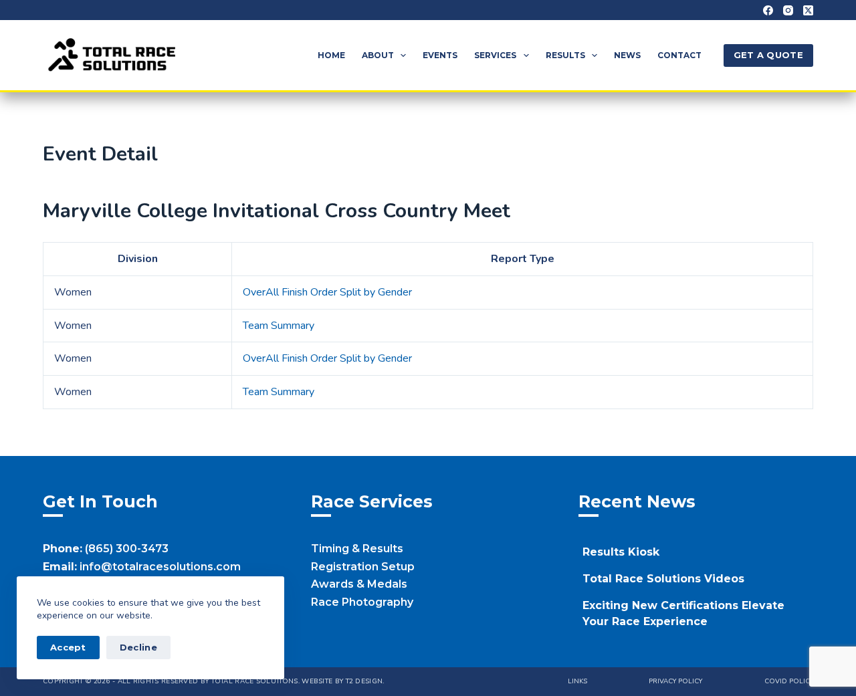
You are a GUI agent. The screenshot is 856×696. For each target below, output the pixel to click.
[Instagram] (788, 10)
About (378, 55)
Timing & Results (357, 548)
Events (440, 55)
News (627, 55)
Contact (679, 55)
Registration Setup (363, 566)
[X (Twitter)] (808, 10)
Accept (68, 647)
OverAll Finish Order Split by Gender (327, 292)
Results (565, 55)
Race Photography (362, 602)
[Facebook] (768, 10)
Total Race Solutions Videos (663, 578)
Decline (138, 647)
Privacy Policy (675, 681)
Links (577, 681)
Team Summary (278, 325)
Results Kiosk (620, 552)
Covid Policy (788, 681)
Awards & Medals (359, 584)
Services (495, 55)
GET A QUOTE (768, 54)
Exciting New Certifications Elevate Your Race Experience (683, 613)
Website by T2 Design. (343, 681)
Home (331, 55)
